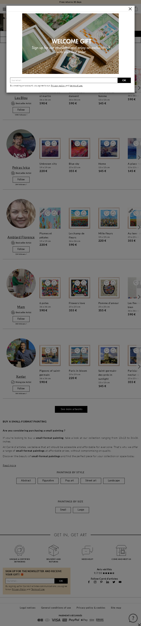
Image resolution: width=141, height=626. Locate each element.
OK (124, 80)
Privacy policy (58, 85)
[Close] (130, 8)
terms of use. (76, 85)
